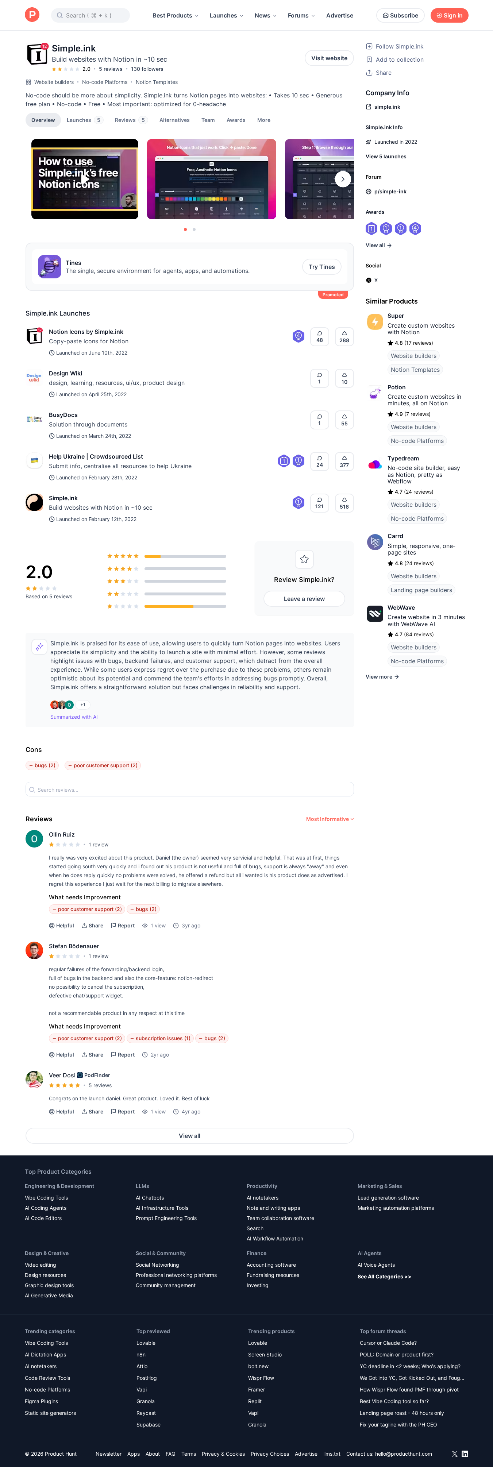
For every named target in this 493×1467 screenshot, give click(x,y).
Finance (256, 1253)
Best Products (172, 15)
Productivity (262, 1186)
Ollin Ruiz (62, 834)
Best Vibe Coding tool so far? (394, 1401)
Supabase (148, 1424)
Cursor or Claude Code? (388, 1343)
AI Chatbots (150, 1197)
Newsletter (109, 1454)
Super (396, 315)
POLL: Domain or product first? (397, 1354)
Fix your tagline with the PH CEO (398, 1424)
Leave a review (304, 598)
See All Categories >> (385, 1276)
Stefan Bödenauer (74, 946)
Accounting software (271, 1265)
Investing (258, 1285)
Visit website (329, 58)
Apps (133, 1454)
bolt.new (258, 1366)
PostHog (146, 1378)
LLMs (142, 1186)
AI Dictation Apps (45, 1354)
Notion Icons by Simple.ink (86, 331)
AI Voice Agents (376, 1265)
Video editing (40, 1265)
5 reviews (111, 69)
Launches (223, 15)
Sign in (453, 15)
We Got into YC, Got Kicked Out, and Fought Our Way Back (412, 1378)
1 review (98, 844)
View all (189, 1135)
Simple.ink (63, 498)
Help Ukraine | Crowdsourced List (96, 456)
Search (255, 1228)
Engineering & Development (59, 1186)
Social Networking (157, 1265)
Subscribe (404, 15)
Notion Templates (157, 82)
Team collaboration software (280, 1218)
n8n (141, 1354)
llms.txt (331, 1454)
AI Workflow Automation (275, 1238)
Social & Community (161, 1253)
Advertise (339, 15)
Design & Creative (47, 1253)
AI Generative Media (49, 1295)
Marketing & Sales (380, 1186)
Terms (188, 1454)
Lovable (145, 1343)
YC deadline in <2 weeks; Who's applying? (410, 1366)
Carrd (395, 536)
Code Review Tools (47, 1378)
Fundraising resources (273, 1275)
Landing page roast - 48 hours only (402, 1413)
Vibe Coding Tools (46, 1197)
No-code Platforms (104, 82)
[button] (263, 119)
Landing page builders (421, 590)
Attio (141, 1366)
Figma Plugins (41, 1401)
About (153, 1454)
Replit (255, 1401)
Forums (298, 15)
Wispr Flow (261, 1378)
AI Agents (370, 1253)
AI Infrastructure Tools (162, 1208)
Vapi (141, 1389)
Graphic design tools (49, 1285)
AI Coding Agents (45, 1208)
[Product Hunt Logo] (32, 15)
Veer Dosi (62, 1075)
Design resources (45, 1275)
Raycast (146, 1413)
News (262, 15)
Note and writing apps (273, 1208)
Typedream (403, 458)
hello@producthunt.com (403, 1454)
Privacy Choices (270, 1454)
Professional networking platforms (176, 1275)
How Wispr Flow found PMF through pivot (409, 1389)
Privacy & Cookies (223, 1454)
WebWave (401, 607)
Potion (397, 387)
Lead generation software (388, 1197)
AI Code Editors (43, 1218)
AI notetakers (262, 1197)
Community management (166, 1285)
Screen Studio (265, 1354)
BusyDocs (63, 414)
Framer (256, 1389)
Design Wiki (65, 373)
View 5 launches (386, 156)
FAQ (171, 1454)
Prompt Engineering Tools (166, 1218)
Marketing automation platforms (396, 1208)
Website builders (54, 82)
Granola (145, 1401)
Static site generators (50, 1413)
